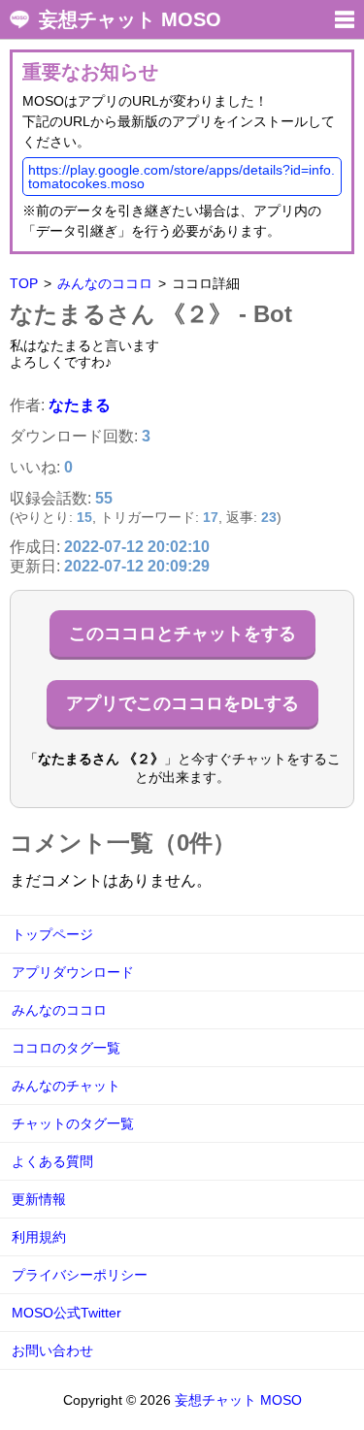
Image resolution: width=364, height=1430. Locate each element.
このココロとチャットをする (182, 633)
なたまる (80, 405)
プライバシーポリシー (80, 1275)
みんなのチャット (66, 1085)
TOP (24, 283)
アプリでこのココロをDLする (182, 703)
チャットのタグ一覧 (73, 1123)
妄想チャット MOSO (130, 19)
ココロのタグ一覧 (66, 1048)
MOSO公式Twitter (66, 1312)
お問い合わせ (52, 1350)
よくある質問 (52, 1161)
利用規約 (39, 1237)
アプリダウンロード (73, 972)
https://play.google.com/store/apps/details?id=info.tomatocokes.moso (181, 176)
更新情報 (39, 1199)
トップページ (52, 934)
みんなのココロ (104, 283)
